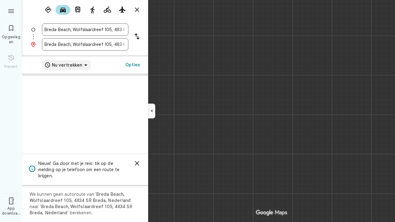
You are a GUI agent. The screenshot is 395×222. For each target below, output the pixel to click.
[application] (197, 111)
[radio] (48, 10)
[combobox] (85, 29)
